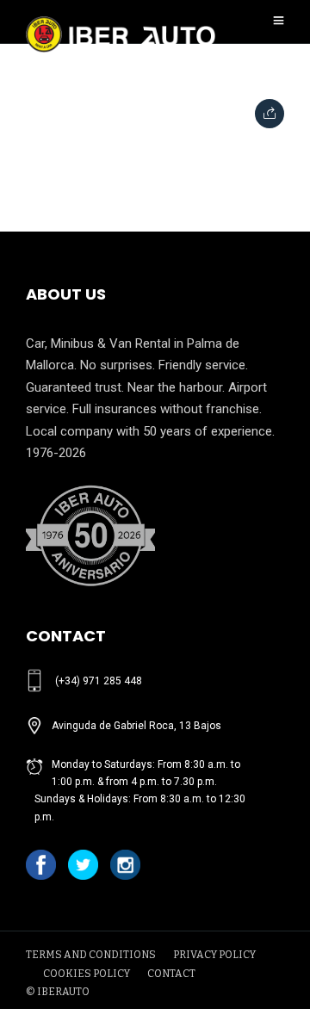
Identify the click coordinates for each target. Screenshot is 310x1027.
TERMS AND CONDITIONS (91, 955)
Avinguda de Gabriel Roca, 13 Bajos (136, 726)
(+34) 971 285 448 (98, 681)
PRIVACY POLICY (214, 955)
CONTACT (171, 974)
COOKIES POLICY (86, 974)
